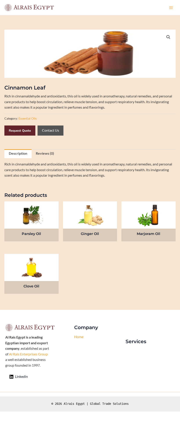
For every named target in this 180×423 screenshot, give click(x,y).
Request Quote (20, 130)
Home (78, 337)
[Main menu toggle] (171, 7)
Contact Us (50, 130)
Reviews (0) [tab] (45, 153)
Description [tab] (18, 153)
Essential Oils (27, 118)
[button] (168, 37)
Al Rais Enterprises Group (28, 354)
